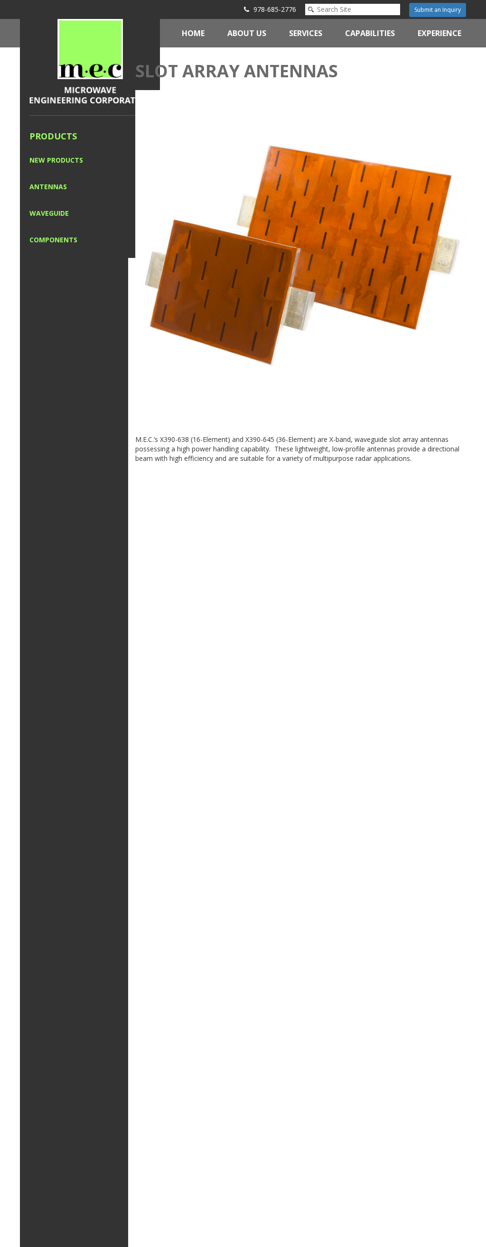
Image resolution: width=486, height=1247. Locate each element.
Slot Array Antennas (236, 71)
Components (53, 239)
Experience (439, 33)
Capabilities (370, 33)
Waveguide (49, 213)
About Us (246, 33)
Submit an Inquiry (437, 10)
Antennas (48, 186)
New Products (56, 160)
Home (193, 33)
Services (305, 33)
